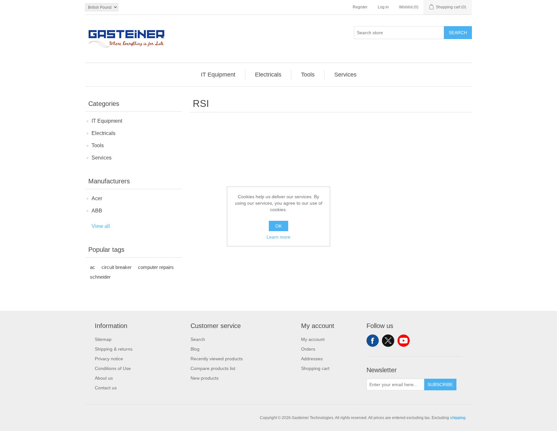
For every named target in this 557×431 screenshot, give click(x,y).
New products (205, 378)
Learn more (278, 237)
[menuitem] (218, 74)
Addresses (312, 358)
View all (101, 226)
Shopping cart (315, 368)
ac (92, 267)
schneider (100, 277)
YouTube (403, 340)
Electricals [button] (268, 74)
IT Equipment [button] (218, 74)
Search (458, 32)
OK (278, 226)
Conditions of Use (113, 368)
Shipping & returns (113, 349)
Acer (97, 198)
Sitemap (103, 339)
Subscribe (440, 384)
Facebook (372, 340)
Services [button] (345, 74)
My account (313, 339)
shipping (457, 418)
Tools (98, 145)
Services (102, 157)
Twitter (388, 340)
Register (360, 7)
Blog (195, 349)
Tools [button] (308, 74)
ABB (97, 210)
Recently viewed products (217, 358)
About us (104, 378)
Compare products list (213, 368)
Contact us (106, 387)
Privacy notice (109, 358)
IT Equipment (107, 121)
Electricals (103, 133)
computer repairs (156, 267)
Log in (383, 7)
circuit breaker (117, 267)
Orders (308, 349)
